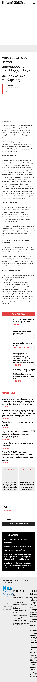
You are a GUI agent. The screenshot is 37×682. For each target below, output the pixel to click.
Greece (16, 324)
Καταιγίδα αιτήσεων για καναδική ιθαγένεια (17, 444)
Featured (32, 624)
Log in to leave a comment (18, 524)
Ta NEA (10, 85)
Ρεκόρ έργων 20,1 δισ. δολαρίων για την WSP (17, 423)
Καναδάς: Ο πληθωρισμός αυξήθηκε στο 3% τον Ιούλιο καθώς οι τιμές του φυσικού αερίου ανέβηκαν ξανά (24, 373)
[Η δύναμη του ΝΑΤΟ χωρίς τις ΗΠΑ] (7, 333)
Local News (17, 365)
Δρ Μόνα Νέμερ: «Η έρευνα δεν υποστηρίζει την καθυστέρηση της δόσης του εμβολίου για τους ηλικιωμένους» (10, 486)
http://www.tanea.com (13, 87)
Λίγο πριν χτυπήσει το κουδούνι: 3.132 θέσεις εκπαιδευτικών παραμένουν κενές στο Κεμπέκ (18, 434)
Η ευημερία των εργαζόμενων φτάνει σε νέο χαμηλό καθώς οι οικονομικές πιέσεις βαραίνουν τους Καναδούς (24, 357)
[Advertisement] (18, 25)
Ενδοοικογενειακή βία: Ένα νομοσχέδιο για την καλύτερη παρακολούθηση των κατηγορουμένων (27, 486)
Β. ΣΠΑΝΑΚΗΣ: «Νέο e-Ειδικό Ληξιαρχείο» (23, 320)
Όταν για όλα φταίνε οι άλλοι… (22, 344)
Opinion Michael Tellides (21, 348)
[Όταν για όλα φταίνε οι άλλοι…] (7, 345)
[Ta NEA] (5, 86)
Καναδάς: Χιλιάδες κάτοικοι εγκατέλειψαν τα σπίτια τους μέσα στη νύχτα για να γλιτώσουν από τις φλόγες (18, 456)
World (16, 336)
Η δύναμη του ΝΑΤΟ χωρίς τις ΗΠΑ (22, 332)
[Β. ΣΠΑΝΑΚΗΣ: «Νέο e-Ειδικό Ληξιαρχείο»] (7, 321)
